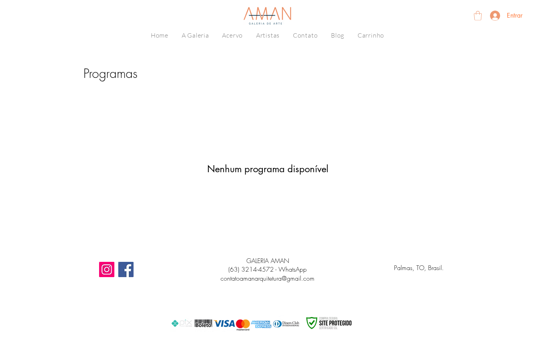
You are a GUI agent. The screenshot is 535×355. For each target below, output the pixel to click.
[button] (478, 15)
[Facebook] (126, 269)
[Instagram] (106, 269)
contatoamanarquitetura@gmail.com (267, 278)
